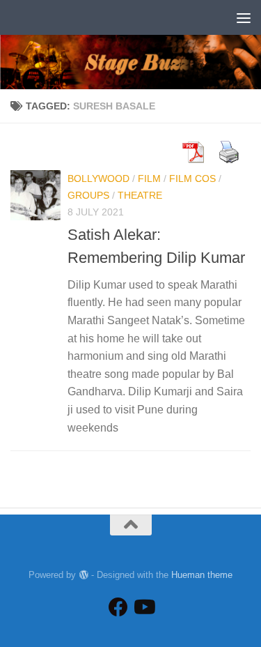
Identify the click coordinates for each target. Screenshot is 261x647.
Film (149, 178)
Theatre (140, 195)
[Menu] (243, 17)
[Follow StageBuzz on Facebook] (118, 607)
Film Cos (192, 178)
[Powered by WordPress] (83, 574)
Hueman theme (201, 575)
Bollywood (98, 178)
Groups (88, 195)
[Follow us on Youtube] (143, 607)
